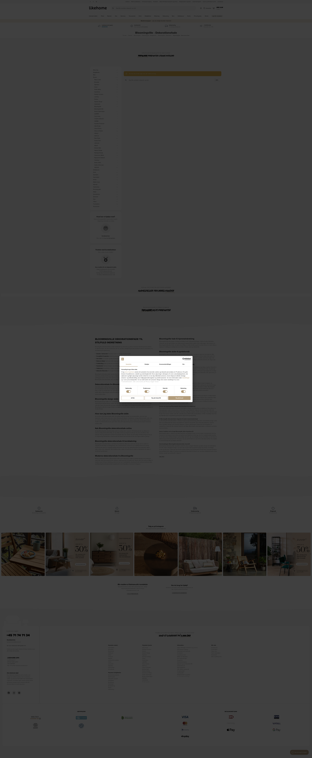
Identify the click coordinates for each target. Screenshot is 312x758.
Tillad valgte (156, 398)
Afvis (132, 398)
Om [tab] (183, 364)
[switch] (147, 391)
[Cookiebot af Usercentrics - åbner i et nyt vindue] (184, 359)
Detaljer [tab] (147, 364)
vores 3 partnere (129, 372)
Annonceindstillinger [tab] (165, 364)
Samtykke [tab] (128, 364)
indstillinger (186, 377)
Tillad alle (179, 398)
